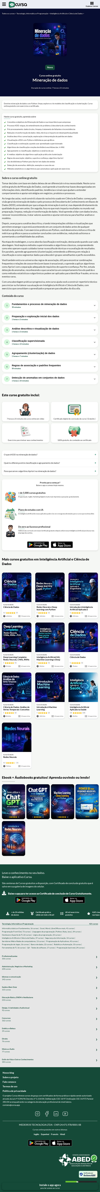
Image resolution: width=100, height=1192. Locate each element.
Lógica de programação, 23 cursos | (47, 935)
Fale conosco (9, 1081)
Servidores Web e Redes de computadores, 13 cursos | (23, 941)
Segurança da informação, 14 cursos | (60, 938)
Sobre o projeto (10, 1077)
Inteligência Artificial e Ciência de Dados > (67, 13)
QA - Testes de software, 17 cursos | (41, 948)
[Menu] (4, 4)
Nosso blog (8, 1072)
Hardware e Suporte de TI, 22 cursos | (17, 935)
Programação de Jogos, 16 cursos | (16, 944)
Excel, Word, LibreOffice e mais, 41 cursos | (57, 928)
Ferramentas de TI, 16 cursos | (14, 948)
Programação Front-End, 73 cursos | (16, 931)
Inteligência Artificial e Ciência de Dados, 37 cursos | (23, 938)
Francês (54, 1134)
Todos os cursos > (9, 13)
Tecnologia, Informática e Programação (50, 924)
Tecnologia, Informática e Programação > (33, 13)
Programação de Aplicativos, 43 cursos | (62, 941)
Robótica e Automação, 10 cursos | (68, 944)
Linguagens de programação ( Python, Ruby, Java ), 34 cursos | (56, 931)
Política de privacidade (14, 1090)
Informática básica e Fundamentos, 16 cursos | (20, 928)
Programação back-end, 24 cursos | (71, 948)
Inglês (36, 1134)
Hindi (62, 1134)
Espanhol (45, 1134)
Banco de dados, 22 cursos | (42, 944)
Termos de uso (10, 1086)
